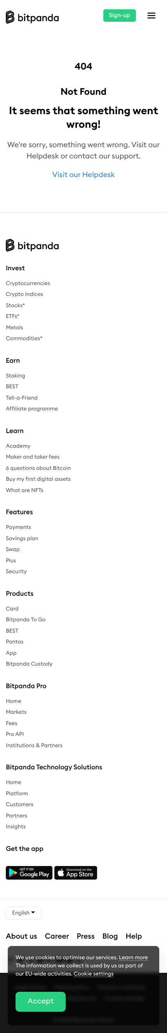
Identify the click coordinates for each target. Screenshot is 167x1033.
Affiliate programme (32, 409)
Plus (11, 560)
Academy (18, 446)
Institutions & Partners (34, 745)
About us (21, 936)
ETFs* (12, 316)
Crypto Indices (24, 294)
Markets (16, 712)
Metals (14, 327)
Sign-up (119, 15)
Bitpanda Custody (29, 664)
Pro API (15, 734)
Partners (16, 816)
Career (57, 936)
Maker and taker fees (32, 457)
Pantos (14, 642)
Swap (13, 549)
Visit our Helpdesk (83, 175)
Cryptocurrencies (28, 283)
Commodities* (24, 338)
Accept (41, 1001)
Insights (16, 827)
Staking (15, 376)
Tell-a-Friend (22, 398)
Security (16, 571)
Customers (19, 804)
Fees (11, 723)
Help (134, 936)
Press (86, 936)
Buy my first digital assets (38, 479)
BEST (12, 387)
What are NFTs (24, 490)
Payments (18, 527)
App (11, 653)
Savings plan (22, 538)
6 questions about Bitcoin (38, 468)
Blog (110, 936)
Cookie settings (94, 974)
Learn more (133, 957)
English (21, 913)
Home (13, 701)
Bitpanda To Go (25, 620)
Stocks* (15, 305)
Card (12, 609)
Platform (17, 793)
